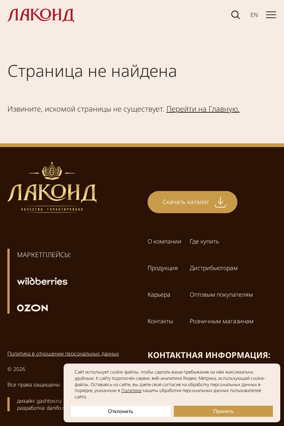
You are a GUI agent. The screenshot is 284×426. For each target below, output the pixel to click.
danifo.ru (57, 407)
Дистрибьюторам (214, 268)
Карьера (159, 294)
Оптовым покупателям (221, 294)
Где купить (204, 241)
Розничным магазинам (222, 321)
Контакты (160, 321)
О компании (165, 241)
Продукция (163, 268)
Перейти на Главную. (203, 109)
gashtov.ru (49, 400)
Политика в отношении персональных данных (63, 353)
